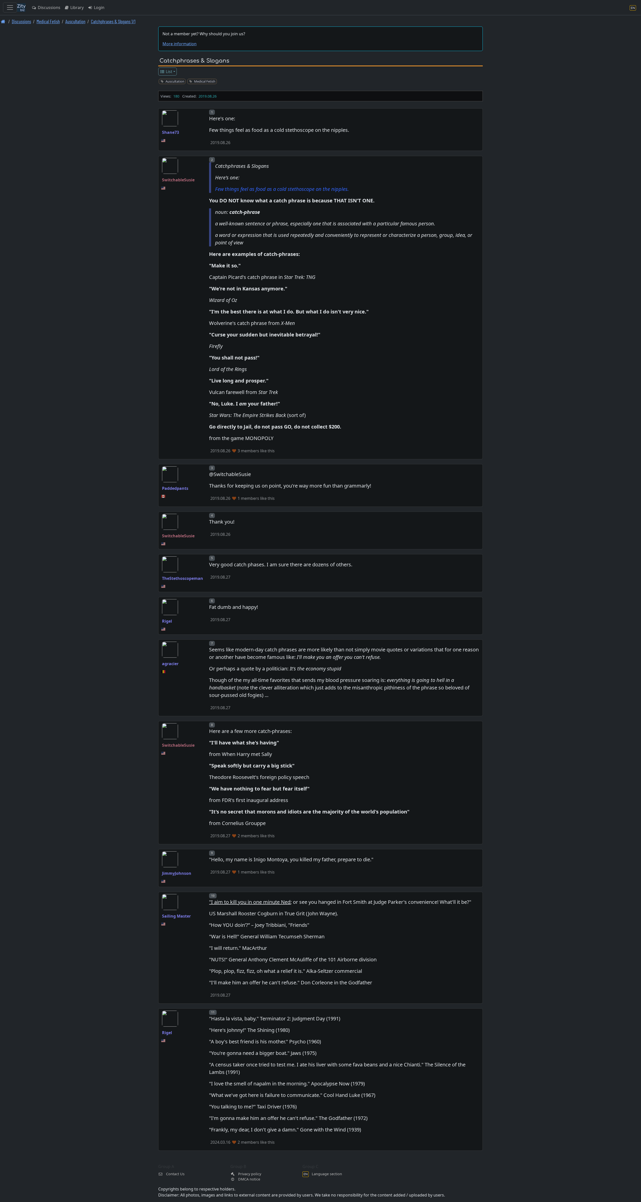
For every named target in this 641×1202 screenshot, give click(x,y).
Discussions (48, 7)
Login (98, 7)
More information (180, 44)
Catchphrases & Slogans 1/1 (113, 21)
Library (76, 7)
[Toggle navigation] (10, 8)
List (168, 71)
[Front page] (3, 21)
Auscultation (75, 21)
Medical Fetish (48, 21)
